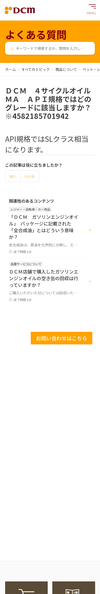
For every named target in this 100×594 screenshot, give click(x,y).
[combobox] (50, 48)
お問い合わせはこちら (61, 338)
